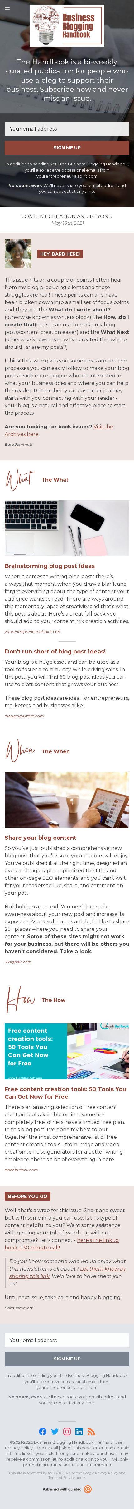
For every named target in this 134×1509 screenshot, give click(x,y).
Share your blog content (40, 837)
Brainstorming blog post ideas (50, 566)
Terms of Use (109, 1442)
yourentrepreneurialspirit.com (33, 631)
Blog (65, 1447)
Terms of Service (61, 1477)
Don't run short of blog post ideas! (55, 651)
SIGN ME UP (67, 147)
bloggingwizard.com (24, 715)
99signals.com (18, 961)
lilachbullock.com (21, 1169)
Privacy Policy (19, 1447)
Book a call (47, 1447)
